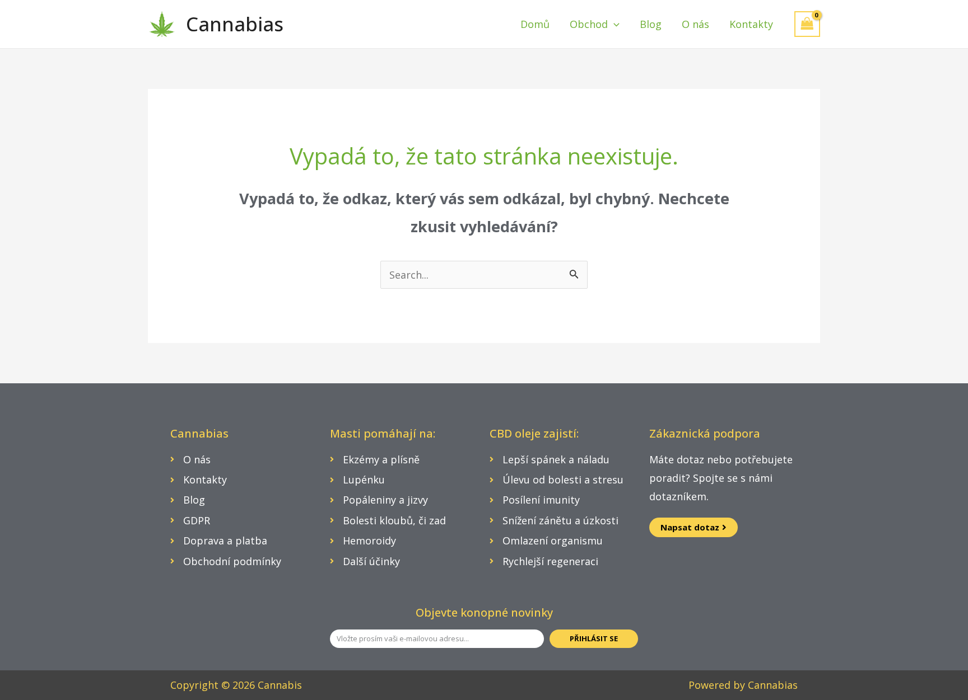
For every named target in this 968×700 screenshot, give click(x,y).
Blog (651, 24)
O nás (695, 24)
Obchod (589, 24)
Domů (535, 24)
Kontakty (751, 24)
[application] (614, 24)
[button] (693, 527)
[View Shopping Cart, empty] (807, 23)
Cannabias (234, 24)
